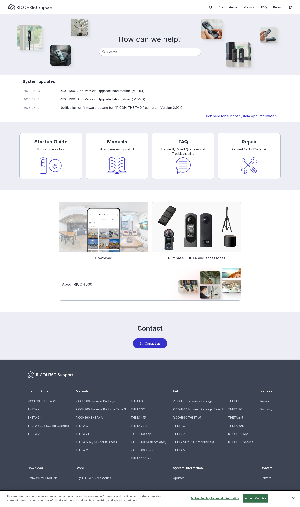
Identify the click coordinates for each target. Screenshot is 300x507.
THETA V (34, 434)
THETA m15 (138, 417)
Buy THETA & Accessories (93, 478)
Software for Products (42, 478)
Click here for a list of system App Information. (240, 116)
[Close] (293, 498)
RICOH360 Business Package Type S (101, 409)
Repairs (265, 401)
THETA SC (138, 409)
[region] (150, 498)
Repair (277, 7)
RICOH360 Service (240, 442)
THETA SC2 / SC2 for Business (48, 425)
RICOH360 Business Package (95, 401)
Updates (178, 478)
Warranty (266, 409)
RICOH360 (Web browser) (148, 442)
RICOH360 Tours (142, 450)
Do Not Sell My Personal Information (215, 498)
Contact (265, 478)
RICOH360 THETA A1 (42, 401)
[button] (210, 7)
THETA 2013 (139, 425)
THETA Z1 (34, 417)
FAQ (264, 7)
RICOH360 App (141, 434)
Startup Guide (228, 7)
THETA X (34, 409)
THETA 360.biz (141, 458)
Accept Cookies (255, 498)
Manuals (249, 7)
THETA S (137, 401)
